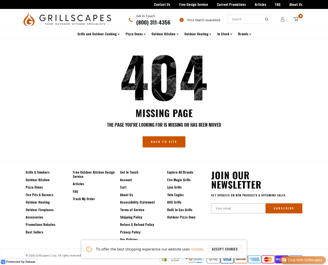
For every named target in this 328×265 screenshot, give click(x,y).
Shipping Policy (131, 217)
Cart (123, 187)
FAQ (277, 4)
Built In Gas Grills (179, 209)
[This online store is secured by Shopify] (171, 262)
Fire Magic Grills (179, 179)
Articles (260, 4)
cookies (197, 249)
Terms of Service (132, 209)
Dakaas (30, 262)
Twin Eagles (175, 194)
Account (126, 179)
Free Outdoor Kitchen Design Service (94, 174)
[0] (295, 19)
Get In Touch (129, 172)
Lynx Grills (174, 187)
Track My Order (84, 198)
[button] (303, 260)
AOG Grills (174, 202)
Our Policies (129, 239)
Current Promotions (231, 4)
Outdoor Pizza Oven (181, 217)
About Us (295, 4)
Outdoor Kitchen (38, 179)
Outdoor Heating (38, 202)
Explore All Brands (180, 172)
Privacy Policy (130, 232)
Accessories (34, 217)
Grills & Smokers (38, 172)
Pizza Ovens (34, 187)
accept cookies (225, 249)
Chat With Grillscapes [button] (305, 260)
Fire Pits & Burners (39, 194)
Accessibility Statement (137, 202)
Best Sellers (34, 232)
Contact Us (162, 4)
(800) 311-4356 (153, 22)
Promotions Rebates (40, 224)
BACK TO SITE (164, 142)
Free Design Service (193, 4)
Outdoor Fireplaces (40, 209)
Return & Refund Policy (137, 224)
